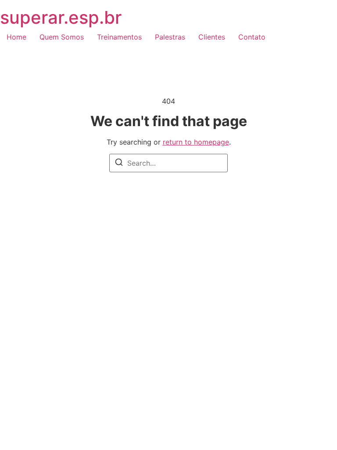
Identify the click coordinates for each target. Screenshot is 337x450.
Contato (251, 37)
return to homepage (196, 142)
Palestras (170, 37)
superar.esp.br (61, 17)
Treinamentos (119, 37)
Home (16, 37)
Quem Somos (61, 37)
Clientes (211, 37)
